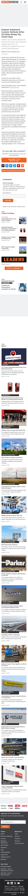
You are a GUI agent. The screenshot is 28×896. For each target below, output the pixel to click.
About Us (7, 886)
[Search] (21, 2)
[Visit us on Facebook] (8, 883)
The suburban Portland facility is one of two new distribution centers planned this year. (13, 433)
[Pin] (18, 165)
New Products (6, 395)
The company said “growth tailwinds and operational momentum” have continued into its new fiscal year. (13, 732)
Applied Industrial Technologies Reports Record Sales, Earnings (13, 727)
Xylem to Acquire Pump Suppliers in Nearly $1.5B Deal (13, 664)
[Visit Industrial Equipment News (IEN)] (17, 805)
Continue (8, 200)
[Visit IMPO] (24, 806)
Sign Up (5, 826)
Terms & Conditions (19, 888)
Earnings (4, 724)
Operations (5, 283)
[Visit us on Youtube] (18, 883)
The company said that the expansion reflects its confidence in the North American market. (13, 610)
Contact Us (14, 886)
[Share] (6, 165)
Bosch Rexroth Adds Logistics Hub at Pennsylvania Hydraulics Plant (12, 606)
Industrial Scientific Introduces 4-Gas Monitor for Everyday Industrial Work (8, 229)
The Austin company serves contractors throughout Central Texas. (12, 760)
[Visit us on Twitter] (15, 883)
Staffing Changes (7, 512)
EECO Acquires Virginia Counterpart (8, 247)
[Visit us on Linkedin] (12, 883)
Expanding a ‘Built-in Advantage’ (10, 635)
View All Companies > (14, 268)
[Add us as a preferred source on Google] (22, 165)
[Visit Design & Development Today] (3, 806)
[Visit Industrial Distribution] (3, 808)
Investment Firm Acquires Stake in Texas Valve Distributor (13, 487)
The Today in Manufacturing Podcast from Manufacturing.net (13, 368)
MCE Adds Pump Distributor (9, 544)
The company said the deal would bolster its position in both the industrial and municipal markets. (13, 669)
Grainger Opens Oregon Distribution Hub (8, 237)
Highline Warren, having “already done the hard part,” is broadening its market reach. (13, 637)
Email (2, 819)
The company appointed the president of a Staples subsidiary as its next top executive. (13, 518)
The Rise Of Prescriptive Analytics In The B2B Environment (8, 287)
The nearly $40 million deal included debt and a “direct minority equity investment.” (13, 491)
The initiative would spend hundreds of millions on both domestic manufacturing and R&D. (13, 701)
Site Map (22, 890)
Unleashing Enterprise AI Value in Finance (8, 219)
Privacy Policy (9, 888)
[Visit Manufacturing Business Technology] (17, 808)
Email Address (7, 193)
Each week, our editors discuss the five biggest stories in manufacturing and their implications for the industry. (12, 372)
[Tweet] (14, 165)
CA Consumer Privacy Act (11, 890)
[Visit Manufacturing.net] (10, 808)
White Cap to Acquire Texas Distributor (12, 757)
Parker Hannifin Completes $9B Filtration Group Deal (13, 574)
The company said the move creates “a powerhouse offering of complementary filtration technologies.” (12, 579)
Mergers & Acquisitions (8, 454)
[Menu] (25, 2)
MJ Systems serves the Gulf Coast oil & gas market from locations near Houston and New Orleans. (13, 548)
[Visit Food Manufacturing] (10, 806)
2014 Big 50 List (14, 87)
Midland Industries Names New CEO (11, 515)
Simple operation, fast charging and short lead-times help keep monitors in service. (12, 402)
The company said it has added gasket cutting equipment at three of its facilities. (13, 790)
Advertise (20, 886)
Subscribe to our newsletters (14, 160)
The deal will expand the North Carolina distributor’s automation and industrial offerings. (11, 461)
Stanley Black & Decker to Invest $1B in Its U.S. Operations (13, 696)
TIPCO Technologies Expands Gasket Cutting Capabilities (12, 787)
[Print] (2, 165)
